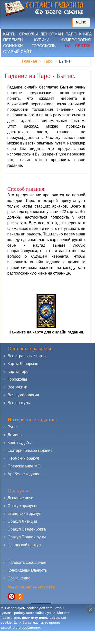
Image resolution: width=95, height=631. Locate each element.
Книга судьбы (20, 443)
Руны (12, 427)
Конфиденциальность (27, 570)
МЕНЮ (81, 22)
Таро (71, 34)
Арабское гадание (24, 474)
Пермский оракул (23, 458)
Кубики (41, 40)
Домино (15, 435)
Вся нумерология (23, 395)
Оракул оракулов (23, 506)
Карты (9, 34)
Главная (29, 61)
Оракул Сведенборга (27, 529)
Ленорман (51, 34)
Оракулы (28, 34)
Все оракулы (19, 403)
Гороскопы (44, 46)
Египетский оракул (24, 513)
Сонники (13, 46)
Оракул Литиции (22, 521)
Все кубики (17, 387)
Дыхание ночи (20, 498)
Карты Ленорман (23, 364)
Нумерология (75, 40)
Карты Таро (18, 371)
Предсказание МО (24, 466)
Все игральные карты (27, 356)
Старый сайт (17, 52)
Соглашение (19, 578)
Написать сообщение (27, 562)
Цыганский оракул (24, 545)
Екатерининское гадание (30, 450)
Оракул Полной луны (27, 537)
